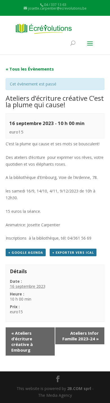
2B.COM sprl (79, 388)
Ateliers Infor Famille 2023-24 (80, 335)
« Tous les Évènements (30, 69)
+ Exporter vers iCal (73, 252)
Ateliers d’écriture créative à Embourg (22, 341)
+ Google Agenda (25, 252)
